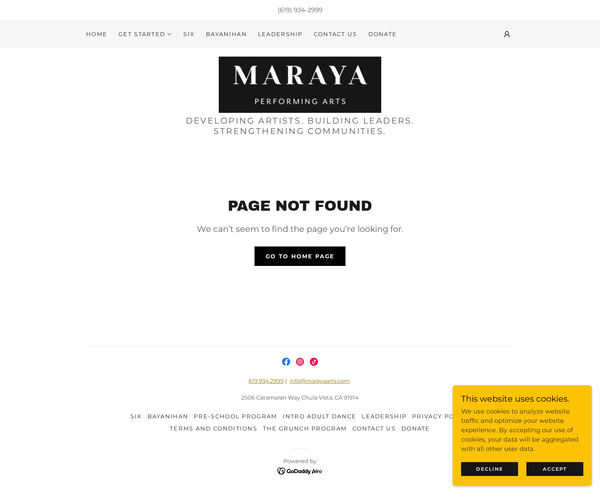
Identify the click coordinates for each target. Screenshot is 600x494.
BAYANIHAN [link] (226, 34)
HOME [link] (96, 34)
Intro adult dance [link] (319, 416)
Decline (489, 469)
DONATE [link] (382, 34)
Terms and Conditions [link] (213, 428)
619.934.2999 (266, 381)
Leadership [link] (280, 34)
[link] (300, 84)
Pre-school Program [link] (235, 416)
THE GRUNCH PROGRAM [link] (305, 428)
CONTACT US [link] (335, 34)
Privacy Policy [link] (440, 416)
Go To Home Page (300, 256)
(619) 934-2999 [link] (300, 10)
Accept (555, 469)
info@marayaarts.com (320, 381)
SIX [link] (189, 34)
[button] (145, 34)
